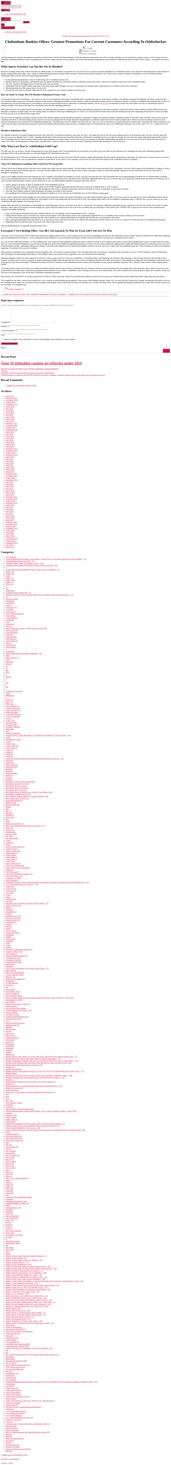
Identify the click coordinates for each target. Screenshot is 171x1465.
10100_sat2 (10, 572)
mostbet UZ (19, 289)
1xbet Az (9, 626)
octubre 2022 (10, 478)
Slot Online (10, 1250)
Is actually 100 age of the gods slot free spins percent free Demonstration (27, 373)
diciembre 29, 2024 (89, 51)
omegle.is (9, 1113)
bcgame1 (9, 777)
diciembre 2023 (11, 449)
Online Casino (11, 1117)
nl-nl (7, 1099)
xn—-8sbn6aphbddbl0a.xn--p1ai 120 (19, 1417)
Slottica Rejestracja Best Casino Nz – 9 (20, 1317)
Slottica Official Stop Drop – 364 (18, 1310)
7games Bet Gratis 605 (14, 691)
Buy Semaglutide (12, 838)
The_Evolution (11, 1363)
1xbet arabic (10, 624)
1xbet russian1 (11, 647)
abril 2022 (9, 488)
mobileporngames (12, 1038)
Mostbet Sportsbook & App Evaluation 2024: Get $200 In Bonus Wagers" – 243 (35, 1078)
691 (7, 687)
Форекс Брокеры (12, 1445)
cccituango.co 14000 (13, 878)
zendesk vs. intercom (13, 1420)
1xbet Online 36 (11, 641)
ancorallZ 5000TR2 (13, 727)
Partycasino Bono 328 (14, 1136)
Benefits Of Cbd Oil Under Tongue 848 (20, 782)
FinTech (9, 926)
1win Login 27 (11, 612)
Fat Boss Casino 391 (13, 918)
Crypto (8, 895)
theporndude (10, 1359)
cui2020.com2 (11, 899)
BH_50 (8, 811)
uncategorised (11, 1378)
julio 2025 (9, 409)
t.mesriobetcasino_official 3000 (17, 1346)
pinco (8, 1170)
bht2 (7, 809)
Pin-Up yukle (10, 1168)
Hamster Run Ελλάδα (14, 962)
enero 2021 (10, 520)
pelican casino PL (12, 1147)
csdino (8, 897)
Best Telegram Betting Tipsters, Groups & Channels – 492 (27, 796)
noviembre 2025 (12, 400)
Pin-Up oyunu (11, 1161)
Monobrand (10, 1044)
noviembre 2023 (12, 451)
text (7, 1352)
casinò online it (11, 859)
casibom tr (9, 842)
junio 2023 (9, 461)
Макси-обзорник (12, 1430)
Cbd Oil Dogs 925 (12, 872)
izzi (7, 987)
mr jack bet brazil (12, 1090)
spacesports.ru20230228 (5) (16, 1329)
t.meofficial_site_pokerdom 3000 (18, 1344)
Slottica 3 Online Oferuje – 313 (17, 1262)
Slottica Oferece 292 (13, 1308)
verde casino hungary (13, 1390)
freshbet (8, 937)
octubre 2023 (10, 453)
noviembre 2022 (12, 476)
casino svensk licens (13, 863)
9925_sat (9, 702)
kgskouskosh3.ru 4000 (14, 1000)
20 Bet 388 (10, 651)
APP (7, 731)
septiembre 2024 (12, 430)
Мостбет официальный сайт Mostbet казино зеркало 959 (28, 1432)
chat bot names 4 (12, 880)
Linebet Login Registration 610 (17, 1017)
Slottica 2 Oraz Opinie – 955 (16, 1258)
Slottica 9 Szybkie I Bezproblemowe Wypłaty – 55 (24, 1271)
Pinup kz (9, 1176)
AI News (9, 719)
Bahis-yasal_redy (12, 765)
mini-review (10, 1033)
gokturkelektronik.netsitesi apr (17, 956)
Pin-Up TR (10, 1164)
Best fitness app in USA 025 (16, 790)
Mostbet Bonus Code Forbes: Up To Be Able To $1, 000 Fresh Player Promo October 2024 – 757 (42, 1057)
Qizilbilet (9, 1210)
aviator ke (9, 752)
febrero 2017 (10, 547)
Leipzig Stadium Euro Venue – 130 (19, 1010)
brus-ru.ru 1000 (11, 834)
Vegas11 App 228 (12, 1388)
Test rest (4, 371)
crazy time (9, 893)
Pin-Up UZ (10, 1166)
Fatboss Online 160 (13, 920)
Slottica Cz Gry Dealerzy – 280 (17, 1294)
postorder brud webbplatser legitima (19, 1197)
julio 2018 (9, 545)
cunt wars (9, 901)
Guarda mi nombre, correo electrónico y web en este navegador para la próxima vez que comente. (39, 339)
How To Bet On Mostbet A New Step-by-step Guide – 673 (27, 968)
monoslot (9, 1050)
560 (7, 683)
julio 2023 (9, 459)
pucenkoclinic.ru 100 (13, 1208)
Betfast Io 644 (11, 803)
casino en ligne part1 (13, 851)
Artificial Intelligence (13, 733)
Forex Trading (11, 931)
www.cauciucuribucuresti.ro (16, 1411)
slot (7, 1245)
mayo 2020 (10, 535)
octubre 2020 (10, 526)
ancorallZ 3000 (11, 725)
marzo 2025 (10, 417)
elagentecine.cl (11, 912)
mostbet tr (9, 1080)
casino (8, 845)
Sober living (10, 1325)
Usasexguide (10, 1384)
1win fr (8, 605)
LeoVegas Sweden (12, 1015)
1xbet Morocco (11, 639)
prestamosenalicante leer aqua (16, 1201)
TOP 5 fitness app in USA (15, 1367)
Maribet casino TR (12, 1025)
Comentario (6, 322)
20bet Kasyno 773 (12, 658)
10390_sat (9, 578)
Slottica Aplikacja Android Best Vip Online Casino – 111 (26, 1277)
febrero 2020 (10, 537)
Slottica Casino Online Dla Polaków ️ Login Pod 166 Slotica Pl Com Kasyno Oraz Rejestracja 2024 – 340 (44, 1281)
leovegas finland (12, 1012)
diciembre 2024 (11, 423)
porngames (10, 1193)
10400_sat (9, 582)
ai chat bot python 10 (13, 714)
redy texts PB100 (12, 1218)
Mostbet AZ (10, 1054)
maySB (8, 1031)
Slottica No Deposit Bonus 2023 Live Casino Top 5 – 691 (27, 1306)
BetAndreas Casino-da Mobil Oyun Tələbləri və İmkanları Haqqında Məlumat (29, 369)
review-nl (9, 1224)
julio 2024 (9, 434)
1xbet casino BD (12, 630)
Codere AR (10, 887)
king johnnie (10, 1002)
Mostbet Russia (11, 1073)
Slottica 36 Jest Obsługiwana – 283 (18, 1264)
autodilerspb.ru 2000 (13, 740)
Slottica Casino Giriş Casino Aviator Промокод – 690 (25, 1279)
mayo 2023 (10, 463)
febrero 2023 (10, 470)
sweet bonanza (11, 1340)
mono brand (10, 1040)
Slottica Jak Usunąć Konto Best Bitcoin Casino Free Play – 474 (29, 1300)
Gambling (9, 941)
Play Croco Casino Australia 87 (17, 1178)
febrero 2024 (10, 444)
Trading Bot (10, 1376)
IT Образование (12, 983)
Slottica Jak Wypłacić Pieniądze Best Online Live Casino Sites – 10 (30, 1302)
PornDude (9, 1191)
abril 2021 (9, 514)
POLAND (9, 1189)
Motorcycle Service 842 (14, 1088)
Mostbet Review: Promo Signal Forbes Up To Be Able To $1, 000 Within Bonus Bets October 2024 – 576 (45, 1071)
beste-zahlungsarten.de (14, 801)
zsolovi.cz (9, 1422)
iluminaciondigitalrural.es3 (15, 979)
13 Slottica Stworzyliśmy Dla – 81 (18, 593)
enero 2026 (10, 396)
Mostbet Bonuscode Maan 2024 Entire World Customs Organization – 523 (33, 1059)
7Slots (8, 693)
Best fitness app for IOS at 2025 (17, 784)
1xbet (8, 622)
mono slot (9, 1042)
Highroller (9, 966)
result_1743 (10, 1220)
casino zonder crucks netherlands (18, 868)
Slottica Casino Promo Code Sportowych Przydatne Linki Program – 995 (32, 1285)
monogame (10, 1048)
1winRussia (10, 620)
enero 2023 (10, 472)
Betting (8, 807)
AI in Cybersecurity (13, 716)
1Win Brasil (10, 601)
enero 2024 (10, 446)
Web (2, 335)
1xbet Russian (11, 645)
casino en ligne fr (12, 849)
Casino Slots (10, 861)
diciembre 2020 (11, 522)
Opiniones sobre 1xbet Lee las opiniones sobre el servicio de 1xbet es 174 (33, 1126)
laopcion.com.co (12, 1006)
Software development (14, 1327)
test (7, 1350)
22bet (8, 660)
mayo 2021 (10, 512)
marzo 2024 (10, 442)
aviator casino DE (12, 746)
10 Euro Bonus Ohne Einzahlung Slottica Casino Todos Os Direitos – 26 (32, 570)
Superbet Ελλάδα (12, 1338)
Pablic (8, 1132)
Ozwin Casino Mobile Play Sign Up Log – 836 (23, 1128)
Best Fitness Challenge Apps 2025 (18, 794)
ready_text (9, 1214)
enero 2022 (10, 495)
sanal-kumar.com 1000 (14, 1235)
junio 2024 (9, 436)
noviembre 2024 (12, 425)
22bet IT (9, 664)
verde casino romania (13, 1394)
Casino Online (11, 855)
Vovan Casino (11, 1399)
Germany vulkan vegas (14, 952)
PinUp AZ (9, 1174)
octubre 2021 (10, 501)
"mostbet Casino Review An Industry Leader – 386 (24, 563)
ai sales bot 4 (10, 721)
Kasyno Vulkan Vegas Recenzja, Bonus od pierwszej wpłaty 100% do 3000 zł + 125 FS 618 (40, 998)
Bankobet (9, 769)
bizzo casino (10, 817)
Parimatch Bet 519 (12, 1134)
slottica (8, 1254)
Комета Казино (12, 1428)
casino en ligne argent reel (15, 847)
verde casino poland (13, 1392)
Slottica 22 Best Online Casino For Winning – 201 (24, 1260)
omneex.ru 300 (11, 1115)
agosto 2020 (10, 530)
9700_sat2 (9, 700)
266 (7, 670)
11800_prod (10, 591)
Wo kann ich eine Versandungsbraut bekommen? (23, 1407)
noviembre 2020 (12, 524)
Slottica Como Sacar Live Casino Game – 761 (23, 1292)
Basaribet (9, 771)
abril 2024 (9, 440)
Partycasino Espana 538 (14, 1140)
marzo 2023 (10, 467)
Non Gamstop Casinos (14, 1103)
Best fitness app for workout (16, 786)
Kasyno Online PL (12, 994)
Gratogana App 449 (13, 958)
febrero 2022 (10, 493)
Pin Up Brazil (11, 1151)
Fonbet (8, 929)
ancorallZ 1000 (11, 723)
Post (7, 1195)
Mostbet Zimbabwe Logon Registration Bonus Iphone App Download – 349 (34, 1086)
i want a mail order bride (14, 975)
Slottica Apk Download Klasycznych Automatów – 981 (26, 1273)
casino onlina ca (11, 853)
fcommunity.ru (11, 922)
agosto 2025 (10, 407)
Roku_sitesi (10, 1233)
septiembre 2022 (12, 480)
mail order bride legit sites (15, 1023)
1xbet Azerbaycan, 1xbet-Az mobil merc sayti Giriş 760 (26, 628)
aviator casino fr (11, 748)
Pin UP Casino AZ (12, 1155)
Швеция (9, 1451)
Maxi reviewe (11, 1029)
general (8, 947)
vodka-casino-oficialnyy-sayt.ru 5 (18, 1396)
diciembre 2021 (11, 497)
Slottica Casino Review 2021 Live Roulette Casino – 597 (27, 1287)
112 (7, 588)
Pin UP (8, 1149)
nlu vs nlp (9, 1101)
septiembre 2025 (12, 404)
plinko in (9, 1182)
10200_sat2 (10, 574)
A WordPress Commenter (15, 385)
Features (9, 924)
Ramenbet (9, 1212)
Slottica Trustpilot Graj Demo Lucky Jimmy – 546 (24, 1321)
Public (8, 1206)
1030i (8, 576)
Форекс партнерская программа (18, 1449)
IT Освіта (9, 985)
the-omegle (10, 1357)
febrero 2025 (10, 419)
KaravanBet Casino (13, 991)
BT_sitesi (9, 836)
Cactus (8, 840)
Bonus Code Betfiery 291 (15, 824)
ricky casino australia (13, 1231)
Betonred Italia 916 (13, 805)
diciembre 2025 (11, 398)
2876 (7, 672)
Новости (9, 1436)
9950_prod (10, 704)
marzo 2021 (10, 516)
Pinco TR (9, 1172)
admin (90, 48)
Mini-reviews (10, 1036)
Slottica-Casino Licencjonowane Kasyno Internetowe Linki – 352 (30, 1323)
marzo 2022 (10, 491)
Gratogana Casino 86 (13, 960)
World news (10, 1409)
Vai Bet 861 (10, 1386)
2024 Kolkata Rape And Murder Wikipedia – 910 (24, 654)
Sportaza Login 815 (13, 1334)
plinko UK (9, 1185)
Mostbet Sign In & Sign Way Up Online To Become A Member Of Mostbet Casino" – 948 (39, 1075)
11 (6, 586)
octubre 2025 (10, 402)
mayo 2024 (10, 438)
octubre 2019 (10, 541)
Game (8, 943)
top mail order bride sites (15, 1369)
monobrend (10, 1046)
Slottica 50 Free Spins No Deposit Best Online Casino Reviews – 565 (31, 1268)
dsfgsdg (8, 908)
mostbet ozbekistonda (13, 1069)
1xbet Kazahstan (12, 633)
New (7, 1094)
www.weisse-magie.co (14, 1415)
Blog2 (8, 822)
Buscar (3, 348)
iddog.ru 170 (10, 977)
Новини (9, 1434)
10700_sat (9, 584)
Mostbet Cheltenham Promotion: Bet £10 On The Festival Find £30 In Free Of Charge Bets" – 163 (42, 1061)
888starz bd (10, 695)
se (6, 1239)
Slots (7, 1252)
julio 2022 (9, 482)
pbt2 (7, 1143)
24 (6, 666)
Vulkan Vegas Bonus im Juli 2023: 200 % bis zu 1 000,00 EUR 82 (30, 1401)
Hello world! (31, 385)
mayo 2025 (10, 413)
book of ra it (10, 830)
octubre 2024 (10, 428)
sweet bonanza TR (12, 1342)
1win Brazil (10, 603)
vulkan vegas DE (12, 1405)
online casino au (11, 1119)
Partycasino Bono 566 (14, 1138)
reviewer (9, 1229)
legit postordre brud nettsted (16, 1008)
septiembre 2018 (12, 543)
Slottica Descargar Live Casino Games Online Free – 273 (27, 1296)
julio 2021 (9, 507)
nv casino (9, 1107)
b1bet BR (9, 761)
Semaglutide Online (13, 1243)
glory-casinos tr (11, 954)
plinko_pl (9, 1187)
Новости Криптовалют (15, 1438)
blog (7, 819)
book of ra (9, 828)
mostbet (11, 289)
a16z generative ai (12, 706)
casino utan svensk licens (15, 866)
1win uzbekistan (12, 618)
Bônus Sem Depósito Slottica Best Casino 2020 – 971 (25, 826)
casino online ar (11, 857)
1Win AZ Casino (12, 599)
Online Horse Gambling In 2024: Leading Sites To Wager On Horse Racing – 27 (35, 1124)
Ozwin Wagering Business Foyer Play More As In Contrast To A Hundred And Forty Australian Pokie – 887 (45, 1130)
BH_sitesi (9, 813)
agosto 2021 (10, 505)
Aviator (8, 742)
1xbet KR (9, 635)
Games (8, 945)
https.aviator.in (11, 970)
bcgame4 (9, 780)
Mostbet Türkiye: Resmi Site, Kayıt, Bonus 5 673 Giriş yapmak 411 (30, 1082)
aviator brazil (10, 744)
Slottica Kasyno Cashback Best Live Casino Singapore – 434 (28, 1304)
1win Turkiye (10, 616)
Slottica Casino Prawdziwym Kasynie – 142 (22, 1283)
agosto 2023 (10, 457)
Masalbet (9, 1027)
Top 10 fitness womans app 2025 (18, 1365)
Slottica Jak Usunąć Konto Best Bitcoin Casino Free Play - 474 (85, 36)
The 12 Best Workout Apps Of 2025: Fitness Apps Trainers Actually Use (32, 1355)
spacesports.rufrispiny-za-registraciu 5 (19, 1331)
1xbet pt (9, 643)
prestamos (9, 1199)
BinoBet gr (10, 815)
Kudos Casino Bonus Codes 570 (18, 1004)
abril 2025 (9, 415)
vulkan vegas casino (13, 1403)
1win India (9, 609)
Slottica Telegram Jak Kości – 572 (18, 1319)
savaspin (9, 1237)
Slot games (10, 1248)
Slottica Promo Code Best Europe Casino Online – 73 (25, 1313)
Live (7, 1021)
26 (6, 668)
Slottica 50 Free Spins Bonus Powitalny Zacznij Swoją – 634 (28, 1266)
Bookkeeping (10, 832)
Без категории (11, 1426)
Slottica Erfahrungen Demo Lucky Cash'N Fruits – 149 (26, 1298)
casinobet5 (9, 870)
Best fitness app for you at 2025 (17, 788)
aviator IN (9, 750)
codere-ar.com (11, 891)
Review (8, 1222)
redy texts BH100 (12, 1216)
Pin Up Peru (10, 1157)
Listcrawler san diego (13, 1019)
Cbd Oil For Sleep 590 (14, 876)
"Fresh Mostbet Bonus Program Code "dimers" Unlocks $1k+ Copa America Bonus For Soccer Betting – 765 (46, 559)
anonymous (10, 729)
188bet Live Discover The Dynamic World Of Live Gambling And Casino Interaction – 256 (39, 595)
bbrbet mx (9, 775)
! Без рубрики (11, 557)
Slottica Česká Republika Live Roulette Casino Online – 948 (28, 1289)
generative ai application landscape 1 (19, 950)
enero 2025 (10, 421)
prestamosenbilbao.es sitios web (17, 1203)
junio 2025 (9, 411)
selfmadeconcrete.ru (13, 1241)
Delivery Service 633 (13, 905)
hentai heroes (10, 964)
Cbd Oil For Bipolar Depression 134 (19, 874)
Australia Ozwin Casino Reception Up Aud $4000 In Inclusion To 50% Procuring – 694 (38, 735)
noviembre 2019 (12, 539)
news (7, 1096)
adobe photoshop (12, 712)
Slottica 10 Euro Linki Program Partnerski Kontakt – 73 (26, 1256)
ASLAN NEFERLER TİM (11, 6)
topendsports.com (12, 1373)
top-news (9, 1371)
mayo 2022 (10, 486)
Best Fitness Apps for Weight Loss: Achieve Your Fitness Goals (29, 792)
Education (9, 910)
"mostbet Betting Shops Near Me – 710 (20, 561)
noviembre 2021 (12, 499)
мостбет (106, 103)
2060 (7, 656)
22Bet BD (9, 662)
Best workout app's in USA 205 (17, 798)
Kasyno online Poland (14, 996)
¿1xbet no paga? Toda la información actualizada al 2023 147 (28, 1424)
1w (7, 597)
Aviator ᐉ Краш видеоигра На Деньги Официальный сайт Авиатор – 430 (35, 759)
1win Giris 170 (11, 607)
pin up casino (10, 1153)
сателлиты (10, 1441)
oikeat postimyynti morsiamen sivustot (20, 1109)
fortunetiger (10, 935)
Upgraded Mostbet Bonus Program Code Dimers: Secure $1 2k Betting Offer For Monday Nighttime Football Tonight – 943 (51, 1382)
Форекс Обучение (13, 1447)
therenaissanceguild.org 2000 (16, 1361)
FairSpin (9, 914)
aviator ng (9, 756)
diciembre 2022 (11, 474)
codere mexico (11, 889)
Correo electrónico (8, 331)
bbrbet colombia (11, 773)
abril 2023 (9, 465)
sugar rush (9, 1336)
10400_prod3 (10, 580)
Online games (11, 1122)
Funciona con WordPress (10, 1459)
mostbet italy (10, 1067)
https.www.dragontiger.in (15, 973)
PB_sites (9, 1145)
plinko (8, 1180)
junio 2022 (9, 484)
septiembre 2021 (12, 503)
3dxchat (8, 677)
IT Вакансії (10, 981)
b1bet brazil (10, 763)
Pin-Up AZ (10, 1159)
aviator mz (9, 754)
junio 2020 (9, 532)
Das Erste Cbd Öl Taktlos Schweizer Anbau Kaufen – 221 (27, 903)
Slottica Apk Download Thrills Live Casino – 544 (24, 1275)
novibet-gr (9, 1105)
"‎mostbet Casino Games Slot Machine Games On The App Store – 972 (32, 565)
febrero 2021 (10, 518)
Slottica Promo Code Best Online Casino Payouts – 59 (26, 1315)
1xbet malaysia (11, 637)
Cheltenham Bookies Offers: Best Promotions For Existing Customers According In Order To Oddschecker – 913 (47, 882)
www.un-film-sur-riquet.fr (15, 1413)
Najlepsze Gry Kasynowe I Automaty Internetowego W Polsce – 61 (30, 1092)
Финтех (9, 1443)
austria (8, 737)
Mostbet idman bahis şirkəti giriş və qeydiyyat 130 (24, 1065)
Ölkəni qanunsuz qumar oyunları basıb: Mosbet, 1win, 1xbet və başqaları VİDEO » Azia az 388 (41, 1111)
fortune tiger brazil (12, 933)
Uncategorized (11, 1380)
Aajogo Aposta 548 (13, 708)
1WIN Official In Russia (15, 614)
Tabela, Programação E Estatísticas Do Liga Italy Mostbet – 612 (29, 1348)
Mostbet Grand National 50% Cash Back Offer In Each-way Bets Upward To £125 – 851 (39, 1063)
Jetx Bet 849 (10, 989)
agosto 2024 (10, 432)
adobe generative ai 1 (13, 710)
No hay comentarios (89, 53)
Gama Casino (11, 939)
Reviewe (9, 1227)
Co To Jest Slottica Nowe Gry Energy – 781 (22, 884)
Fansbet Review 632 (13, 916)
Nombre (4, 326)
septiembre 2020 (12, 528)
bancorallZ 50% (11, 767)
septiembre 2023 (12, 455)
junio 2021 (9, 509)
